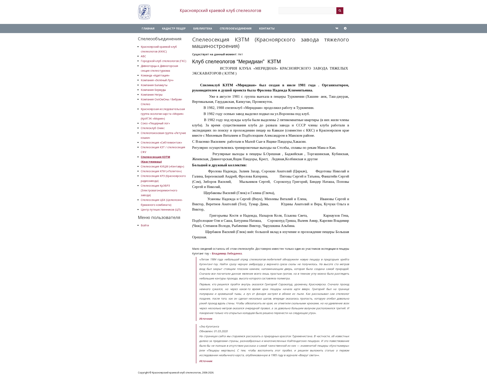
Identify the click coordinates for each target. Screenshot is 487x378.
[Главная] (144, 12)
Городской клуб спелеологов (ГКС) (163, 61)
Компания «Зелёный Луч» (157, 80)
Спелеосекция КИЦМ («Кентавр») (162, 166)
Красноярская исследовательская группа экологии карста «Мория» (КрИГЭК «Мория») (163, 113)
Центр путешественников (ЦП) (161, 209)
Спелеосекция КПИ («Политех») (161, 171)
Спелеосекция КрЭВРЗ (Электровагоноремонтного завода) (159, 190)
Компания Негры (151, 94)
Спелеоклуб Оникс (153, 128)
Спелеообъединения (235, 28)
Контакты (267, 28)
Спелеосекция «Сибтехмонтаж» (161, 142)
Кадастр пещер (174, 28)
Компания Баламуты (154, 85)
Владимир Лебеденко (227, 253)
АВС (143, 56)
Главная (148, 28)
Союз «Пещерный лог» (155, 123)
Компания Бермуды (153, 90)
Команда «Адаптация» (155, 75)
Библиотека (202, 28)
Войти (145, 225)
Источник (205, 318)
